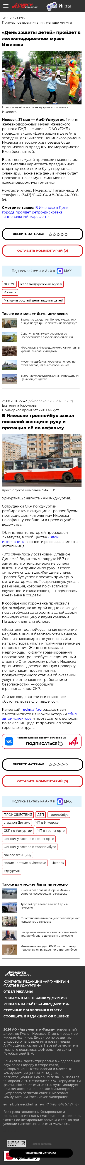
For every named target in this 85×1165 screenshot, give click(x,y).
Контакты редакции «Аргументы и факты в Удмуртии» (36, 983)
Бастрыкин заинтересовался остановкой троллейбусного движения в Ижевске (49, 934)
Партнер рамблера (41, 1143)
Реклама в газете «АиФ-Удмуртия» (35, 998)
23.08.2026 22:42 (14, 401)
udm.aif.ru (32, 709)
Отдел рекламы (18, 992)
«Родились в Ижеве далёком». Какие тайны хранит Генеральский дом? (50, 349)
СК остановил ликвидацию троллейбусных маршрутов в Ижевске (50, 919)
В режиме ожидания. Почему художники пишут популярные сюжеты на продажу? (49, 321)
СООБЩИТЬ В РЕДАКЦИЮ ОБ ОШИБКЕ (36, 1016)
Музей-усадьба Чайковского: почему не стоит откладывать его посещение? (48, 363)
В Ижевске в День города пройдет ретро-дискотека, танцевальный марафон (35, 212)
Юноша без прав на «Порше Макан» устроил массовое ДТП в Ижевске (45, 891)
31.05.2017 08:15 (13, 18)
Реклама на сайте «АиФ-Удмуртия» (36, 1004)
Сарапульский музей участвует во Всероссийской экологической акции (47, 335)
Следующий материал (41, 1153)
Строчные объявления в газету (32, 1010)
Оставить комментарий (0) (42, 251)
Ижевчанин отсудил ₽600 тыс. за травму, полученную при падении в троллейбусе (49, 948)
